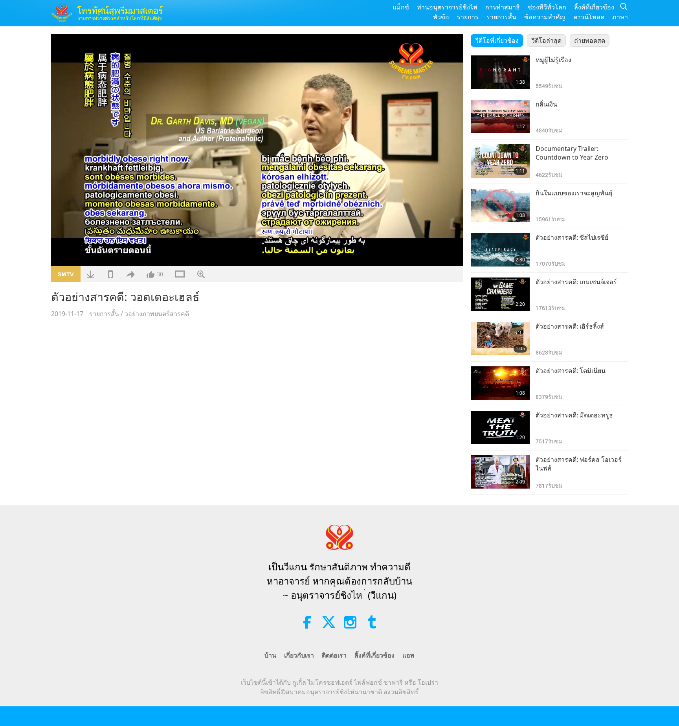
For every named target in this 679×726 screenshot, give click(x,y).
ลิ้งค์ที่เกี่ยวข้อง (594, 7)
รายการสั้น (501, 17)
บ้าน (270, 655)
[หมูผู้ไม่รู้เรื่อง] (500, 72)
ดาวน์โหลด (588, 17)
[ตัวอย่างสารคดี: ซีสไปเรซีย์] (500, 250)
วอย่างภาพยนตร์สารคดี (157, 313)
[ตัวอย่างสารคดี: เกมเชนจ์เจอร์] (500, 294)
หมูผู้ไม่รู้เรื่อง (553, 59)
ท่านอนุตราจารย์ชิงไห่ (447, 7)
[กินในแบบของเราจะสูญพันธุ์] (500, 205)
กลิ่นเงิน (546, 104)
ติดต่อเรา (334, 655)
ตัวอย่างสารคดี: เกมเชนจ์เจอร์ (576, 282)
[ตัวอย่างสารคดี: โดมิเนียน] (500, 383)
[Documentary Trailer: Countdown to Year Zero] (500, 161)
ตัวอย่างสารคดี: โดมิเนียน (571, 370)
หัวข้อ (441, 17)
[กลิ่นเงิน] (500, 116)
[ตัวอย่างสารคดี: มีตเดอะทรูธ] (500, 427)
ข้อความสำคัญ (544, 17)
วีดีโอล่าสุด (546, 40)
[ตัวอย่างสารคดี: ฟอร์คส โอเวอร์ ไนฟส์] (500, 472)
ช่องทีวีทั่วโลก (547, 7)
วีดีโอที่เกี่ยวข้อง (497, 40)
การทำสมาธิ (502, 7)
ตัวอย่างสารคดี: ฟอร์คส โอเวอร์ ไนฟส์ (579, 463)
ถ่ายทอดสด (589, 40)
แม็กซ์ (401, 7)
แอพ (408, 655)
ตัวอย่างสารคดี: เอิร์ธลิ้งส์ (570, 326)
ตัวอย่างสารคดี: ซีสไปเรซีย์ (572, 237)
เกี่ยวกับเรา (299, 655)
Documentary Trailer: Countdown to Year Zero (572, 153)
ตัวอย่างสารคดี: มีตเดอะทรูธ (574, 415)
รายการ (468, 17)
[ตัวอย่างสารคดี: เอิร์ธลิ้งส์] (500, 338)
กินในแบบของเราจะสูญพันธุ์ (574, 193)
